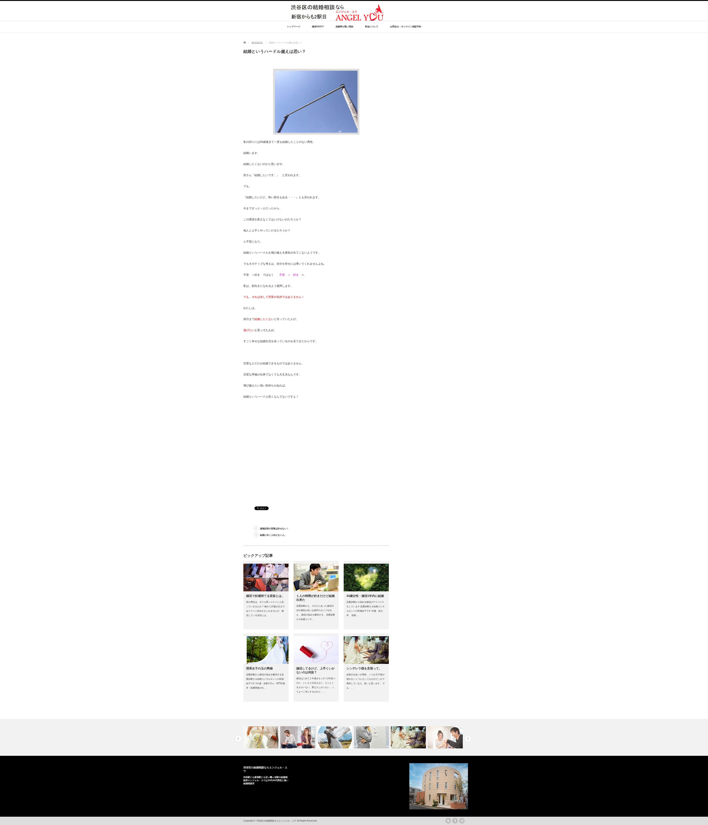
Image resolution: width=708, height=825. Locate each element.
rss (448, 821)
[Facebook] (455, 821)
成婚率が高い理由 (344, 26)
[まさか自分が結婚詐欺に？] (298, 737)
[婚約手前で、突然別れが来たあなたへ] (261, 737)
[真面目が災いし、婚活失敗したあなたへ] (335, 737)
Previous (238, 738)
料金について (371, 26)
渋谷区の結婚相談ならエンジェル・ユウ (276, 820)
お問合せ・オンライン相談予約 (405, 26)
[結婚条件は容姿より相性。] (409, 737)
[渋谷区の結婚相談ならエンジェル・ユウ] (338, 20)
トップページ (293, 26)
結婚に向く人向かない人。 (273, 535)
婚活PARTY (318, 26)
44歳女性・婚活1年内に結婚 (365, 595)
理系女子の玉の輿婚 (259, 668)
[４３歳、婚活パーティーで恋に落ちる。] (446, 737)
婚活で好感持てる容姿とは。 (265, 595)
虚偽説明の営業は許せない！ (274, 528)
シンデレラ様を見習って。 (364, 668)
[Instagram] (462, 821)
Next (468, 738)
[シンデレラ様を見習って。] (372, 737)
